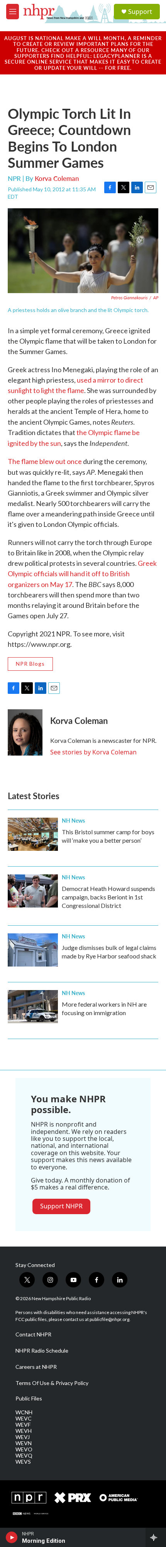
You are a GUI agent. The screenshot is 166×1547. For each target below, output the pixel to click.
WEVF (22, 1425)
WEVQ (23, 1456)
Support (140, 11)
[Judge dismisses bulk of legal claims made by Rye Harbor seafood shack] (33, 950)
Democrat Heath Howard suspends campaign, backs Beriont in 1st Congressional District (108, 897)
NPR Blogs (30, 663)
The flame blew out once (45, 461)
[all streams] (156, 1537)
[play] (12, 1537)
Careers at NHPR (36, 1367)
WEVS (23, 1462)
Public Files (28, 1398)
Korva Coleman (57, 178)
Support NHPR (61, 1206)
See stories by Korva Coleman (93, 752)
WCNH (23, 1412)
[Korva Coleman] (25, 732)
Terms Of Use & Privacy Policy (51, 1383)
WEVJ (22, 1437)
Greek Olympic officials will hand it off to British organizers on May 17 (82, 574)
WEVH (23, 1431)
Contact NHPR (33, 1334)
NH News (73, 820)
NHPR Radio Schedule (41, 1351)
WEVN (23, 1443)
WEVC (23, 1418)
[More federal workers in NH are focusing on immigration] (33, 1006)
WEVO (23, 1449)
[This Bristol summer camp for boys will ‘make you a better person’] (33, 834)
